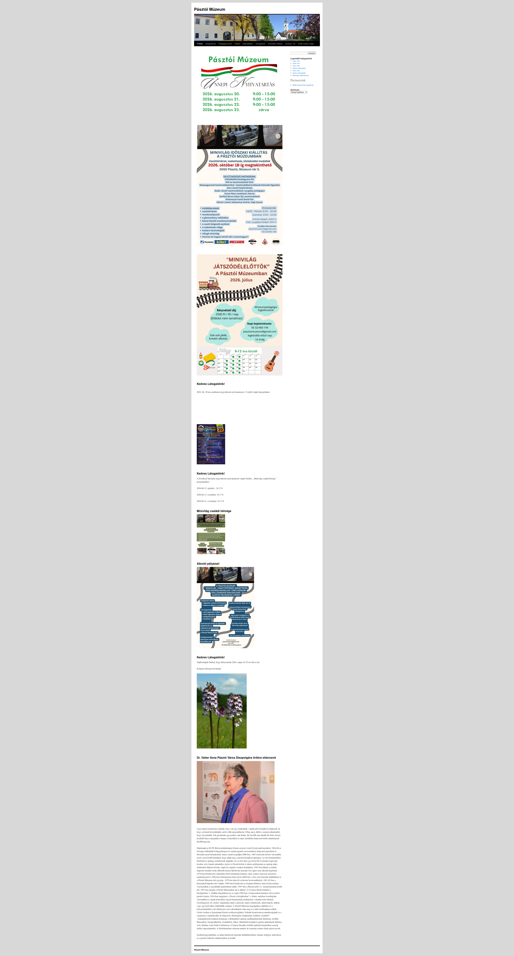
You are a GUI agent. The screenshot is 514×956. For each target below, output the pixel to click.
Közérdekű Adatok (275, 43)
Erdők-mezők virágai (306, 43)
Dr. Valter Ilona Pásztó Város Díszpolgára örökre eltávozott (236, 757)
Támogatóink (260, 43)
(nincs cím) (296, 61)
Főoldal (200, 43)
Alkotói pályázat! (208, 563)
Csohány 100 (290, 43)
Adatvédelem (248, 43)
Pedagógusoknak (225, 43)
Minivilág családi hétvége (214, 511)
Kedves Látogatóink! (211, 384)
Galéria (237, 43)
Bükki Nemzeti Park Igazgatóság (303, 85)
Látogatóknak (210, 43)
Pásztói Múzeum (209, 9)
